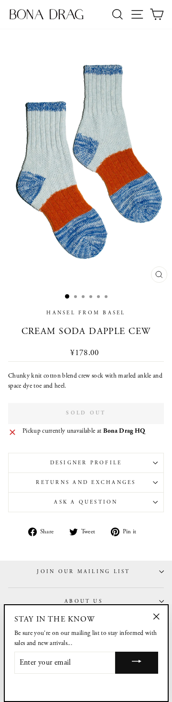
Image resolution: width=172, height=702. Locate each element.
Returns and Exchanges (86, 482)
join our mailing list (83, 571)
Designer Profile (86, 463)
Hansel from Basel (85, 313)
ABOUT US (83, 601)
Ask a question (86, 502)
